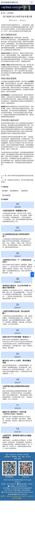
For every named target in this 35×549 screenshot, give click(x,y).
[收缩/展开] (32, 274)
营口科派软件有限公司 (9, 2)
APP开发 (26, 455)
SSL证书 (28, 457)
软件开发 (19, 455)
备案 (23, 457)
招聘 (19, 459)
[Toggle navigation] (31, 2)
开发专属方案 (6, 195)
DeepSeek (12, 455)
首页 (4, 13)
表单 (15, 459)
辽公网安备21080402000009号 (24, 492)
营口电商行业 (14, 191)
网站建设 (14, 457)
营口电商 (5, 191)
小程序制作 (10, 13)
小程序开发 (24, 191)
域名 (19, 457)
